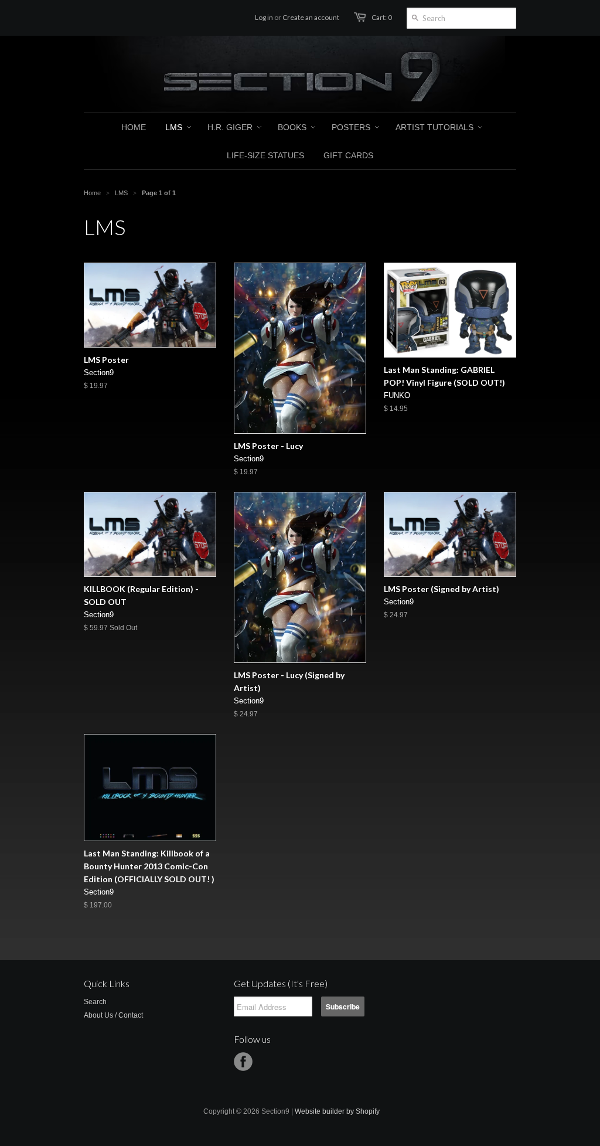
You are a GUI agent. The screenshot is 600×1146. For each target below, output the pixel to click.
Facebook (243, 1061)
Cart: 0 (381, 17)
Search (95, 1002)
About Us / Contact (113, 1015)
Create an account (310, 17)
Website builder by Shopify (337, 1111)
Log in (264, 17)
